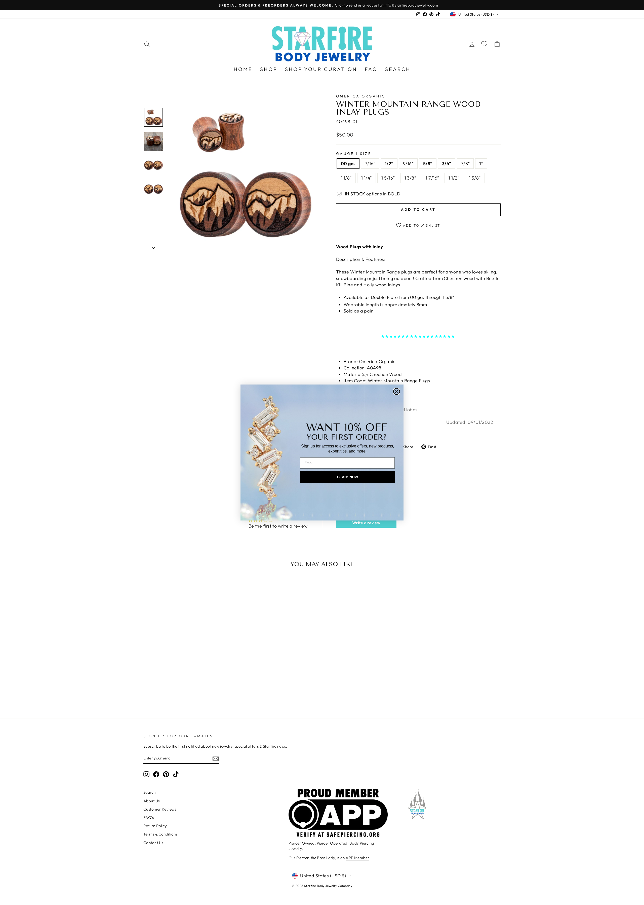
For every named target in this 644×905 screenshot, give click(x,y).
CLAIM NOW (347, 477)
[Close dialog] (396, 391)
